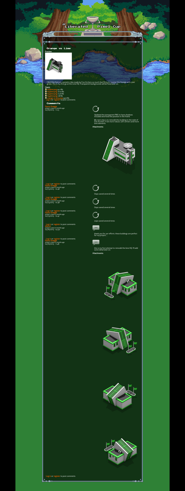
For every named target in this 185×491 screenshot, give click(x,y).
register (57, 100)
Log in (48, 100)
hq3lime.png (52, 94)
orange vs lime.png (55, 98)
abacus (48, 226)
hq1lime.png (52, 90)
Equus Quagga (51, 106)
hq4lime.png (52, 96)
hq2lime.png (52, 92)
